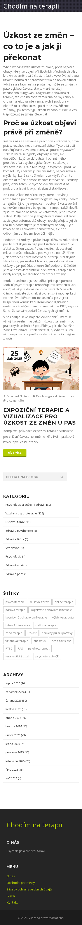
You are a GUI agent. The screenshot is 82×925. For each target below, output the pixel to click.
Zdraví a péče (16, 574)
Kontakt (12, 902)
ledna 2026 (15, 744)
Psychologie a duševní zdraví (55, 396)
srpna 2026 (15, 683)
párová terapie (15, 610)
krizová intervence (17, 625)
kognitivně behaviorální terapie (51, 610)
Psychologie (15, 556)
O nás (11, 876)
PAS (20, 648)
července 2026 (17, 692)
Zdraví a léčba (16, 539)
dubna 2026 (15, 718)
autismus (39, 641)
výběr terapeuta (63, 617)
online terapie (64, 602)
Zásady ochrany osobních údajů (29, 889)
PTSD (8, 648)
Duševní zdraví (17, 522)
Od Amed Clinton (17, 396)
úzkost (32, 633)
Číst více (15, 452)
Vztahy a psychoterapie (24, 513)
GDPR (11, 896)
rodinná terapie (45, 625)
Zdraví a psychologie (21, 531)
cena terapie (13, 633)
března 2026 (16, 726)
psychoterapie (15, 602)
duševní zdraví (39, 602)
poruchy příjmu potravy (57, 633)
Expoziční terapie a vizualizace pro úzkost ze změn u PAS (39, 416)
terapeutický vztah (17, 656)
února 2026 (15, 735)
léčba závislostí (61, 641)
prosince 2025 (17, 752)
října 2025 (14, 770)
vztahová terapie (16, 641)
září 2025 (13, 778)
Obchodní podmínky (21, 883)
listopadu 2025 (17, 761)
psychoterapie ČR (47, 656)
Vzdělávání (14, 548)
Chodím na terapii (31, 6)
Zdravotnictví (15, 565)
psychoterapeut (38, 648)
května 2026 (15, 709)
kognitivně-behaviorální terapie (26, 617)
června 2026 (16, 700)
